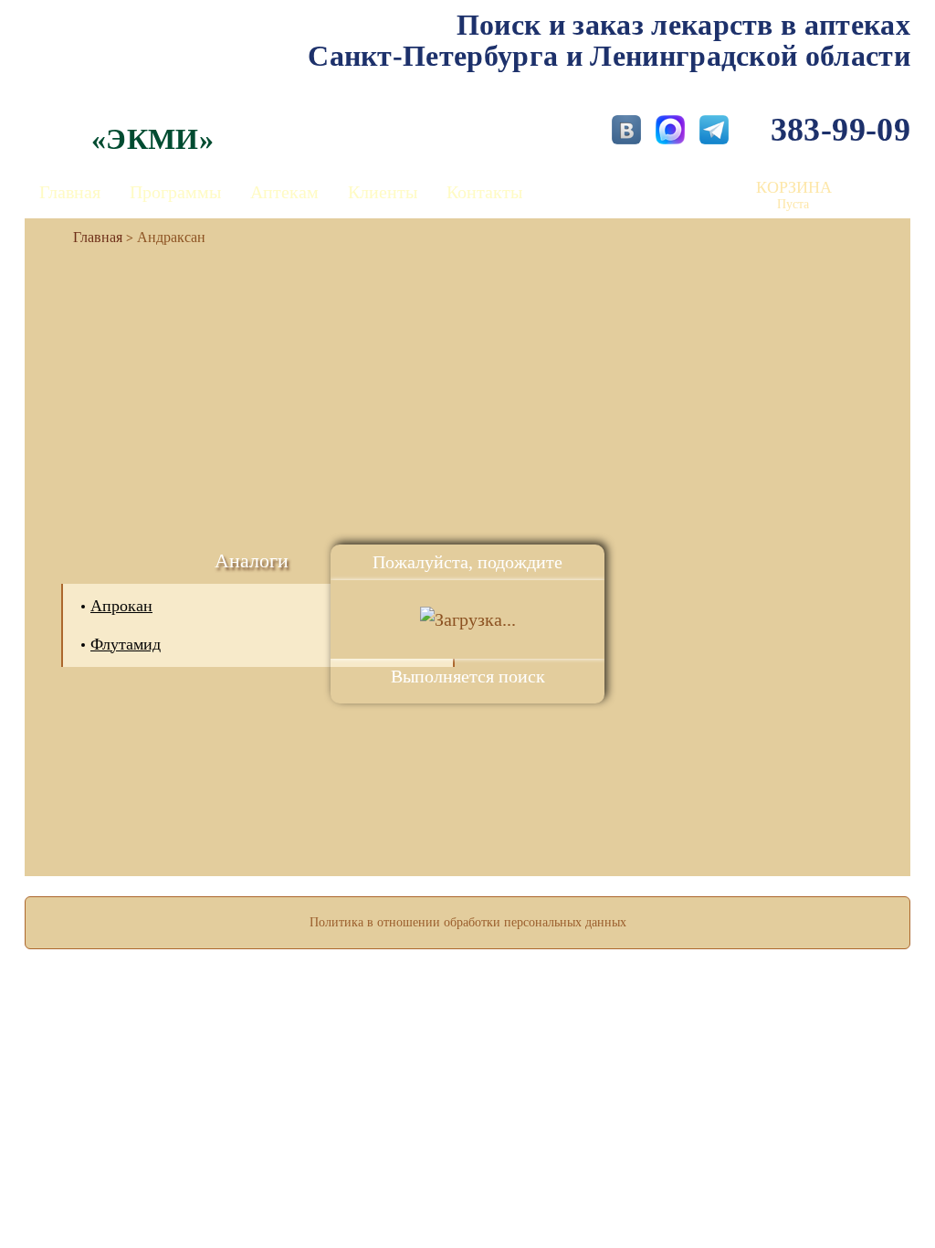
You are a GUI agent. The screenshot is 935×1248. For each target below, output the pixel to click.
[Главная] (90, 237)
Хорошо (468, 1180)
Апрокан (121, 606)
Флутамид (125, 644)
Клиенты (382, 192)
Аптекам (284, 192)
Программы (175, 192)
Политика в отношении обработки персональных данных (468, 922)
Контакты (484, 192)
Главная (69, 192)
